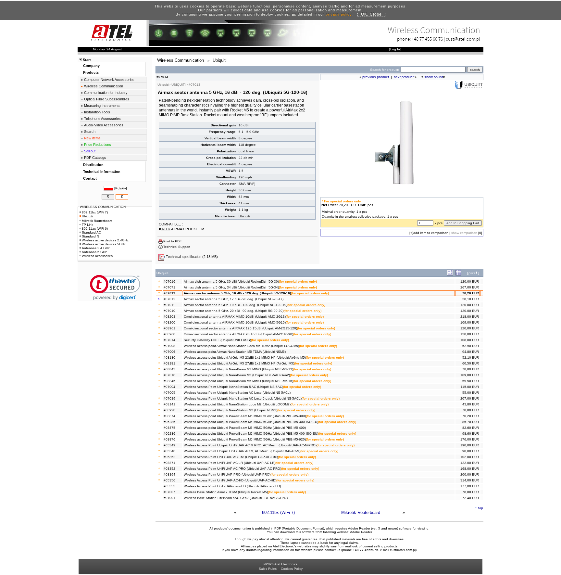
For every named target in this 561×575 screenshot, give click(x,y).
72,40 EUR (470, 498)
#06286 (169, 433)
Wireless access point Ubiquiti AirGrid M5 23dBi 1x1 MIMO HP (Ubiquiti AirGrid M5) (245, 357)
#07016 (169, 281)
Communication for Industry (106, 93)
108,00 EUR (469, 340)
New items (92, 138)
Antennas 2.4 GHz (96, 248)
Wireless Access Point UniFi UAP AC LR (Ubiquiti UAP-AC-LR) (229, 463)
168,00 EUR (469, 468)
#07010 (169, 311)
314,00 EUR (469, 480)
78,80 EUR (470, 369)
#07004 (169, 387)
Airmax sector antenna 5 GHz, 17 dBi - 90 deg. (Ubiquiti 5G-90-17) (233, 299)
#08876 (169, 439)
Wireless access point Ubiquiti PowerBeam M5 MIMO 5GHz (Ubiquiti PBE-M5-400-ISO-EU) (251, 433)
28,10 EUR (470, 299)
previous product (375, 77)
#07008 (169, 346)
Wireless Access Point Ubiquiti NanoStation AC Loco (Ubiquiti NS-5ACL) (237, 392)
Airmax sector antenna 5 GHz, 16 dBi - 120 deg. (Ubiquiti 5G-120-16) (237, 293)
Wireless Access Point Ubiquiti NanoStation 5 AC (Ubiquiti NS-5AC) (233, 387)
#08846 (169, 381)
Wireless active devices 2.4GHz (105, 240)
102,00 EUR (469, 457)
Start (87, 60)
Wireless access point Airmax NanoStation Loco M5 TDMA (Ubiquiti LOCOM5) (241, 346)
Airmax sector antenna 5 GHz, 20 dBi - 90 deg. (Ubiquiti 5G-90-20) (233, 311)
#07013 (169, 293)
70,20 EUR (470, 293)
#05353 (169, 486)
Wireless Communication (103, 86)
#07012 (169, 299)
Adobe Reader (361, 532)
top (480, 508)
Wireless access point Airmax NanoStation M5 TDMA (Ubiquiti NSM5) (235, 351)
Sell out (89, 151)
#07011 (169, 305)
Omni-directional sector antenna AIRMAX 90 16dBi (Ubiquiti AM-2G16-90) (238, 334)
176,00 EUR (469, 439)
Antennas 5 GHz (94, 252)
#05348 (169, 451)
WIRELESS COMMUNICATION (103, 207)
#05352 (169, 457)
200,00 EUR (469, 474)
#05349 (169, 445)
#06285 (169, 422)
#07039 (169, 398)
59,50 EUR (470, 381)
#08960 (169, 334)
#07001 (169, 498)
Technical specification (183, 257)
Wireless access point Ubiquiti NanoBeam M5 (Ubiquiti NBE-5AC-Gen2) (237, 375)
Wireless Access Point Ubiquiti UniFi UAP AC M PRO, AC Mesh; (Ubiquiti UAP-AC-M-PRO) (250, 445)
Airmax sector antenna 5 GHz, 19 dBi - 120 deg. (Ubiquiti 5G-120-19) (235, 305)
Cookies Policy (292, 568)
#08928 (169, 410)
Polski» (120, 188)
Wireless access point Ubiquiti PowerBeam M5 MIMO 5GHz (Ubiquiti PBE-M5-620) (245, 439)
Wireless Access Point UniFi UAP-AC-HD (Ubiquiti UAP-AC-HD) (230, 480)
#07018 (169, 375)
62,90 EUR (470, 346)
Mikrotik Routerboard (360, 512)
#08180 (169, 357)
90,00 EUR (470, 451)
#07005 (169, 392)
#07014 (169, 340)
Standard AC (91, 232)
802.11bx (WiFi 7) (278, 512)
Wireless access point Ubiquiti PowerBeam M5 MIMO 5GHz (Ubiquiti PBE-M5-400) (245, 427)
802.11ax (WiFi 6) (95, 228)
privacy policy (339, 14)
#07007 (169, 492)
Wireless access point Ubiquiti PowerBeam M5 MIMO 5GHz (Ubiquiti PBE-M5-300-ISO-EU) (251, 422)
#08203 (169, 316)
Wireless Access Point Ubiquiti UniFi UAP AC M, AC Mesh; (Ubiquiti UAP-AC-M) (242, 451)
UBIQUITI (178, 84)
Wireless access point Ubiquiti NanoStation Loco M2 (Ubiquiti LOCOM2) (237, 404)
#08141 (169, 404)
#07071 (169, 287)
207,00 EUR (469, 398)
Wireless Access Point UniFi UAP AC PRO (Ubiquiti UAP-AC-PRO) (232, 468)
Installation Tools (97, 112)
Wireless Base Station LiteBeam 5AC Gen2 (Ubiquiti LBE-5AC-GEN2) (236, 498)
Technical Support (176, 247)
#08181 (169, 363)
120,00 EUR (469, 281)
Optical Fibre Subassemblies (106, 99)
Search (89, 132)
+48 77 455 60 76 (427, 39)
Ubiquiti (244, 216)
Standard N (90, 236)
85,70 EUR (470, 422)
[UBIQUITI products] (468, 87)
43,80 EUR (470, 404)
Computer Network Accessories (109, 80)
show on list (433, 77)
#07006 (169, 351)
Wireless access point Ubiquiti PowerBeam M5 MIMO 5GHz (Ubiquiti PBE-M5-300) (245, 416)
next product (404, 77)
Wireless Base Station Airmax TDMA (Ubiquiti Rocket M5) (226, 492)
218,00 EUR (469, 316)
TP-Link (87, 224)
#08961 (169, 328)
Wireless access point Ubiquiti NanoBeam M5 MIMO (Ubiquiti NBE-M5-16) (238, 381)
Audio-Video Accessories (103, 125)
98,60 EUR (470, 433)
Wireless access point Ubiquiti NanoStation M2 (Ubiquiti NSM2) (230, 410)
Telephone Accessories (102, 119)
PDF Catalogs (95, 158)
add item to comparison (430, 233)
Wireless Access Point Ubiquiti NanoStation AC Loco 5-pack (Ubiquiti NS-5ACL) (243, 398)
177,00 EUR (469, 486)
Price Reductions (97, 145)
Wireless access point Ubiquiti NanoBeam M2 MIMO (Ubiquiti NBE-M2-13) (238, 369)
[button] (115, 288)
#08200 (169, 322)
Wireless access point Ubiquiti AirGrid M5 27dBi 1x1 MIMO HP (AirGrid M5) (239, 363)
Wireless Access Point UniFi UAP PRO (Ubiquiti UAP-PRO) (227, 474)
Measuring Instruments (102, 106)
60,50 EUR (470, 363)
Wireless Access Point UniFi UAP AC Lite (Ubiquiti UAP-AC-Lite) (231, 457)
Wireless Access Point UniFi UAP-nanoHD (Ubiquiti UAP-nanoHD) (232, 486)
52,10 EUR (470, 357)
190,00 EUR (469, 445)
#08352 (169, 468)
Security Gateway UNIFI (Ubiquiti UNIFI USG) (217, 340)
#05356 (169, 480)
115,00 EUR (470, 387)
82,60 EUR (470, 427)
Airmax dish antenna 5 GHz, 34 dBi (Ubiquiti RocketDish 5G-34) (231, 287)
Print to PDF (172, 241)
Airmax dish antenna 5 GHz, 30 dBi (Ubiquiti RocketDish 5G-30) (231, 281)
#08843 (169, 369)
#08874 (169, 416)
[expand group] (450, 274)
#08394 (169, 474)
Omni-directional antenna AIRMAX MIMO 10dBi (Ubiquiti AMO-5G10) (235, 322)
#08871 (169, 463)
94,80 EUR (470, 351)
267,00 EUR (469, 287)
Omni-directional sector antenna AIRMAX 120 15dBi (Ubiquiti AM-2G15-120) (240, 328)
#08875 (169, 427)
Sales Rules (268, 568)
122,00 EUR (469, 463)
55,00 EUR (470, 392)
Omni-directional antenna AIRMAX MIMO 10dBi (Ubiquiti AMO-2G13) (235, 316)
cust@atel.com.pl (463, 39)
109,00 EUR (469, 322)
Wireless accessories (97, 256)
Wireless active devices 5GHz (104, 244)
